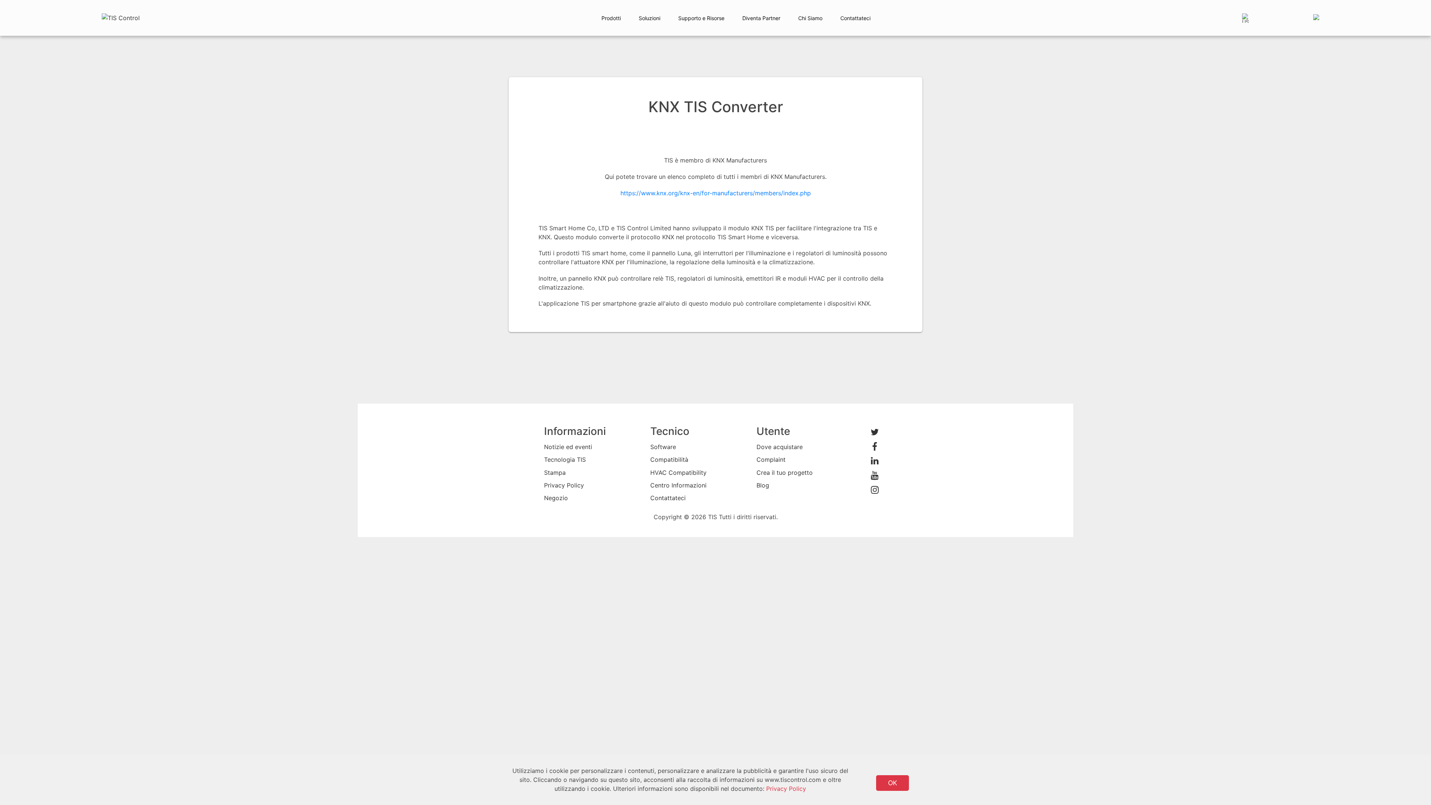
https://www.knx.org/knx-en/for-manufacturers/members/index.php (715, 193)
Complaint (771, 459)
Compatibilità (669, 459)
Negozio (556, 498)
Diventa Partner (761, 18)
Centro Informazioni (678, 485)
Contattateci (855, 18)
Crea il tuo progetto (784, 472)
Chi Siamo (810, 18)
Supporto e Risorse (701, 18)
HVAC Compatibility (678, 472)
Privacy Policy (564, 485)
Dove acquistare (779, 447)
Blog (762, 485)
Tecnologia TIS (565, 459)
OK (892, 783)
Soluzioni (649, 18)
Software (663, 447)
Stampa (555, 472)
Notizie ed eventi (568, 447)
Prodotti (611, 18)
